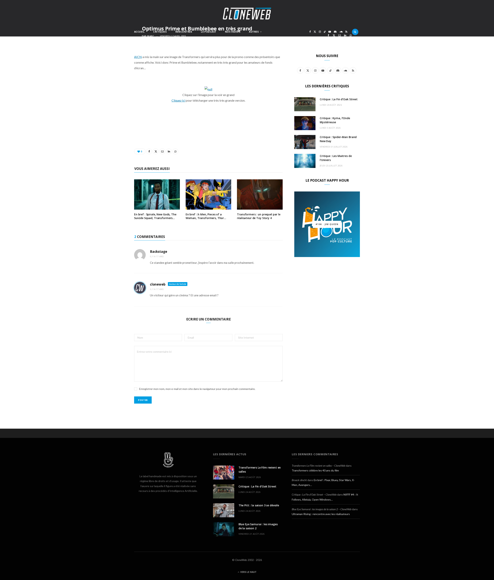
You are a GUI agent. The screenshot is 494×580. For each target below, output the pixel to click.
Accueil (139, 31)
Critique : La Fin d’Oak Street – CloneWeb (314, 494)
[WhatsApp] (350, 35)
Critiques (160, 31)
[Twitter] (334, 35)
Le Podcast (208, 31)
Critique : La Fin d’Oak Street (339, 99)
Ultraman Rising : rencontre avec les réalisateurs (321, 514)
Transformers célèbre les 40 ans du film (315, 470)
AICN (138, 57)
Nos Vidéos (232, 31)
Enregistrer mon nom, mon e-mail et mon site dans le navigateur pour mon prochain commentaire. (197, 388)
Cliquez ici (178, 100)
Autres (254, 31)
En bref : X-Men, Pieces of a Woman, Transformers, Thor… (206, 216)
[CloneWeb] (247, 13)
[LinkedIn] (345, 35)
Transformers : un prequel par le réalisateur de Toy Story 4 (258, 216)
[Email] (339, 35)
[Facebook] (328, 35)
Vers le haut (248, 572)
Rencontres (183, 31)
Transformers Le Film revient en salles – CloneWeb (318, 465)
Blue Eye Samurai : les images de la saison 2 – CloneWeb (321, 509)
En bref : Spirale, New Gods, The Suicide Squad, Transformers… (155, 216)
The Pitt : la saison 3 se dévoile (259, 505)
